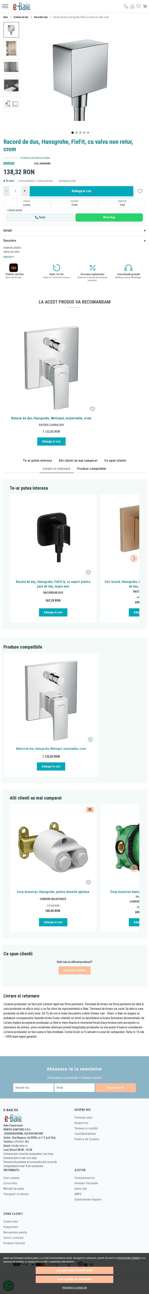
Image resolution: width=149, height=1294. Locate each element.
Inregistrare (10, 1226)
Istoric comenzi (13, 1237)
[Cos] (145, 6)
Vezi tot (8, 256)
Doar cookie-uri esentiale (74, 1279)
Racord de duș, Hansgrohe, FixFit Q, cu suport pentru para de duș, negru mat (53, 584)
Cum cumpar (11, 1177)
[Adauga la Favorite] (92, 409)
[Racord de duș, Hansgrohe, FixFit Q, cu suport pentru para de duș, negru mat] (53, 537)
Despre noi (81, 1122)
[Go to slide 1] (72, 132)
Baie (5, 17)
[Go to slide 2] (76, 132)
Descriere (74, 241)
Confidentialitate (85, 1133)
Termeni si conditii (86, 1128)
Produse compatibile (91, 469)
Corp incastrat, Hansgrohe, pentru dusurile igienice (53, 892)
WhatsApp (109, 217)
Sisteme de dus (21, 17)
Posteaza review (74, 970)
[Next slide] (134, 558)
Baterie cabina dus (51, 425)
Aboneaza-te (115, 1087)
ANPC (78, 1194)
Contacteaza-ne (84, 1177)
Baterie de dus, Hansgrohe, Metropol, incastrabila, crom (51, 418)
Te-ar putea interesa (37, 460)
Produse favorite (14, 1243)
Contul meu (10, 1221)
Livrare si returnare (56, 469)
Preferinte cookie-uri (74, 1287)
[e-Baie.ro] (23, 6)
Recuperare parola (15, 1232)
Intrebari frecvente (86, 1183)
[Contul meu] (126, 6)
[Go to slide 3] (80, 132)
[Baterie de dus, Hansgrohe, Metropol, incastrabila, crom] (51, 368)
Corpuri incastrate (53, 899)
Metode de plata (13, 1188)
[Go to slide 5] (88, 132)
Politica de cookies (129, 1257)
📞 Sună (40, 217)
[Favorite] (139, 6)
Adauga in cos (81, 191)
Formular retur (83, 1117)
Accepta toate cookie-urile (74, 1270)
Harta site (80, 1188)
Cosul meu (10, 1183)
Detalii (74, 230)
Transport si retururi (16, 1194)
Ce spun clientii (115, 460)
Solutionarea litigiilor (88, 1199)
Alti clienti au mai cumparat (78, 460)
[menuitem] (11, 30)
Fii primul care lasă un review (35, 157)
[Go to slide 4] (84, 132)
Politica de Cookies (87, 1139)
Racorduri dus (41, 17)
